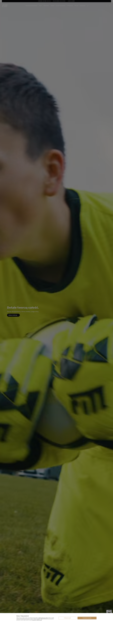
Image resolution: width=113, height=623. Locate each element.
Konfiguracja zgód (67, 617)
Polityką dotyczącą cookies (43, 617)
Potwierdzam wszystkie (87, 617)
